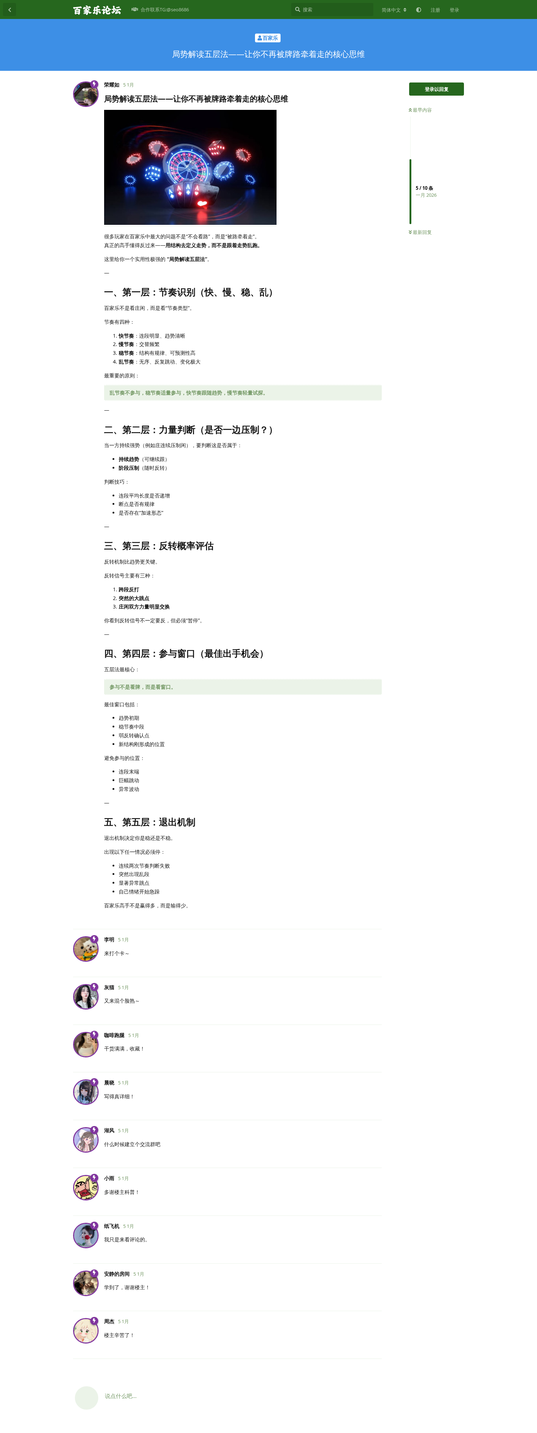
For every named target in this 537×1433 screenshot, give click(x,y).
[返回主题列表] (9, 9)
